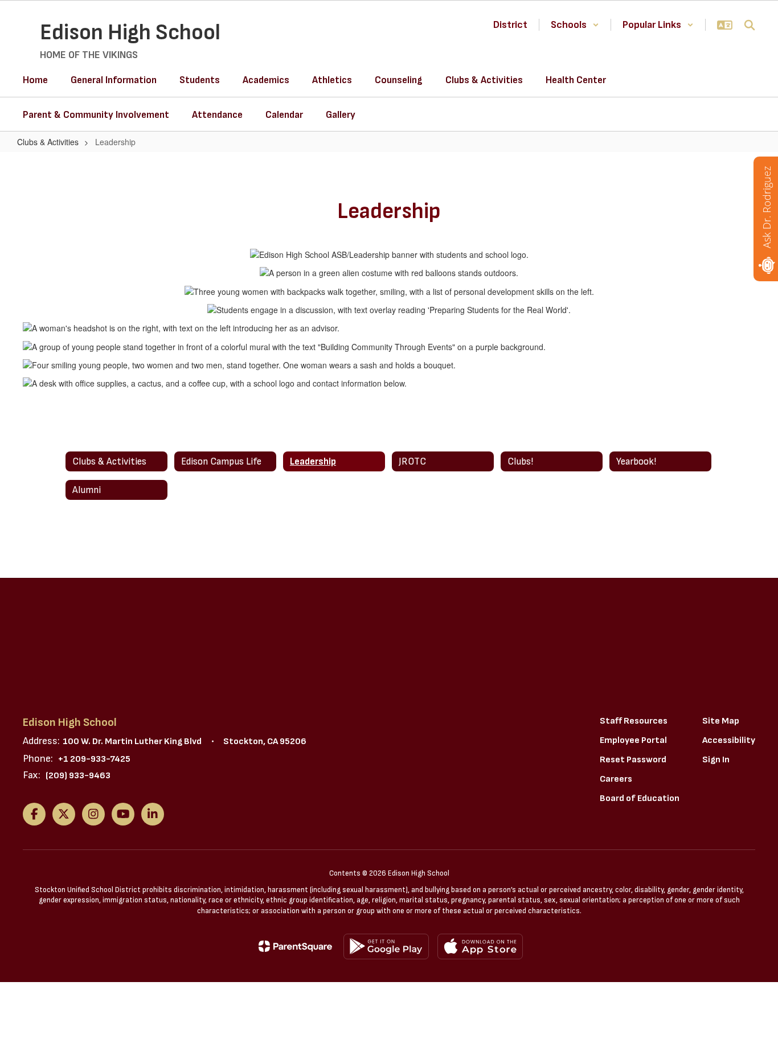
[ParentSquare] (295, 946)
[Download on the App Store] (480, 946)
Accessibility (728, 740)
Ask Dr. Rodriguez (766, 207)
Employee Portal (633, 740)
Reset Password (633, 759)
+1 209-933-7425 (94, 759)
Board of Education (639, 798)
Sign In (716, 759)
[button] (575, 25)
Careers (616, 779)
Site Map (720, 721)
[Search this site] (749, 25)
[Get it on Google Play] (386, 946)
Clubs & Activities (48, 141)
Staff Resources (634, 721)
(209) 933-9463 (78, 775)
